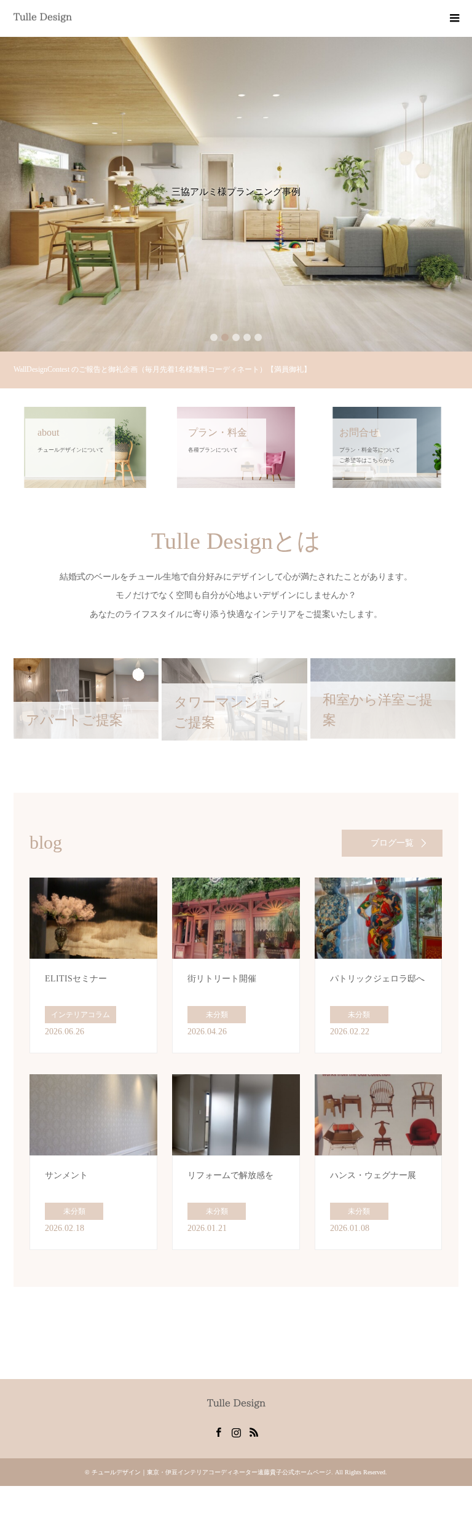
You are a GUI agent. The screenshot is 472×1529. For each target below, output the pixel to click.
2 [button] (225, 337)
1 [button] (214, 337)
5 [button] (258, 337)
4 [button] (247, 337)
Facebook (218, 1431)
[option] (236, 194)
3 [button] (236, 337)
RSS (254, 1431)
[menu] (453, 18)
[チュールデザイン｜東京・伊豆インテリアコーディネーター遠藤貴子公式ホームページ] (72, 18)
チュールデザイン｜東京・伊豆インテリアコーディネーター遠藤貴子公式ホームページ (211, 1472)
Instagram (236, 1431)
